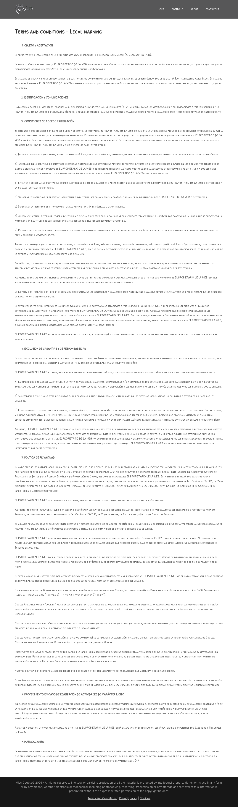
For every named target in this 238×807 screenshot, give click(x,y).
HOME (161, 9)
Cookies (145, 798)
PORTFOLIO (177, 9)
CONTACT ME (212, 9)
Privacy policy (128, 798)
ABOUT (194, 9)
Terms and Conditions (102, 798)
